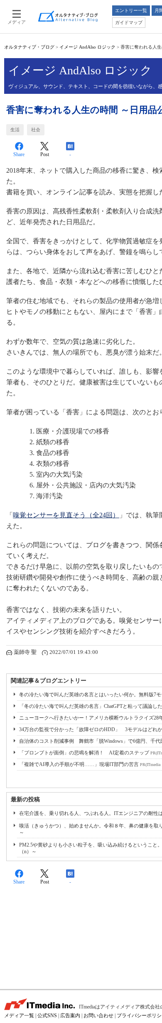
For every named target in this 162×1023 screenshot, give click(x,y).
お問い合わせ (98, 1015)
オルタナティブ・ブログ (29, 46)
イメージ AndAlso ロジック (87, 46)
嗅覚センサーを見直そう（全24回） (66, 515)
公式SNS (47, 1015)
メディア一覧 (19, 1015)
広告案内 (70, 1015)
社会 (35, 129)
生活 (15, 129)
